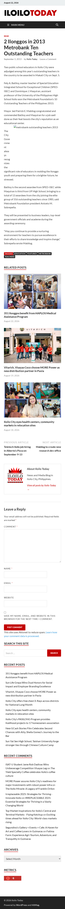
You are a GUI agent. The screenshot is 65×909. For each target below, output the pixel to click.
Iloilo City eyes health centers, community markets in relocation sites (29, 423)
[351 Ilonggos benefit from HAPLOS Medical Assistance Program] (32, 292)
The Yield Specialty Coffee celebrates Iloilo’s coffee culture (30, 772)
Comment (11, 526)
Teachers (9, 256)
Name (8, 568)
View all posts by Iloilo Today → (41, 487)
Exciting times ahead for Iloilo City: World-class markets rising (31, 818)
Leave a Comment (48, 59)
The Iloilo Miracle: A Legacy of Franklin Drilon (30, 788)
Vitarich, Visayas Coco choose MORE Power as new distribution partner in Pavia (32, 369)
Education (19, 253)
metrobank (45, 253)
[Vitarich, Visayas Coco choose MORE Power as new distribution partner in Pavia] (32, 346)
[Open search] (57, 25)
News (6, 36)
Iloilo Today (32, 59)
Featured (32, 253)
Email (8, 583)
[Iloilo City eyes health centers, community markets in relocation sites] (32, 400)
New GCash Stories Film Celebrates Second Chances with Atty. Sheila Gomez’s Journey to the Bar (32, 732)
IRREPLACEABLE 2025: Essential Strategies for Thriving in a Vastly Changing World (28, 801)
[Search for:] (32, 653)
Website (9, 597)
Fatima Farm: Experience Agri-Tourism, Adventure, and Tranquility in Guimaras (31, 835)
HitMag (35, 905)
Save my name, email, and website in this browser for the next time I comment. (29, 617)
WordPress (21, 905)
